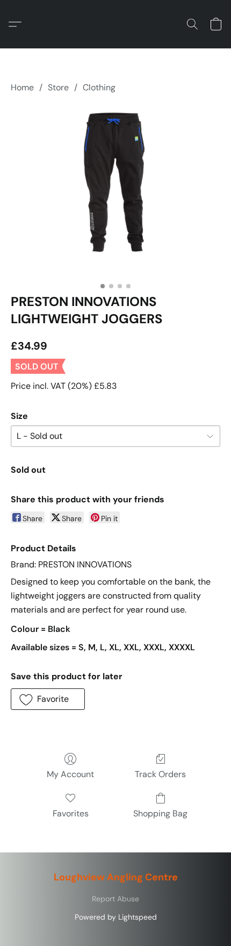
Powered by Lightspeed (116, 917)
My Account (70, 774)
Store (58, 87)
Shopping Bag (160, 813)
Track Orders (160, 774)
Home (22, 87)
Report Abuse (115, 899)
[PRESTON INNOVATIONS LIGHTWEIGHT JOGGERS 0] (115, 191)
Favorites (71, 813)
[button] (18, 24)
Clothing (99, 87)
